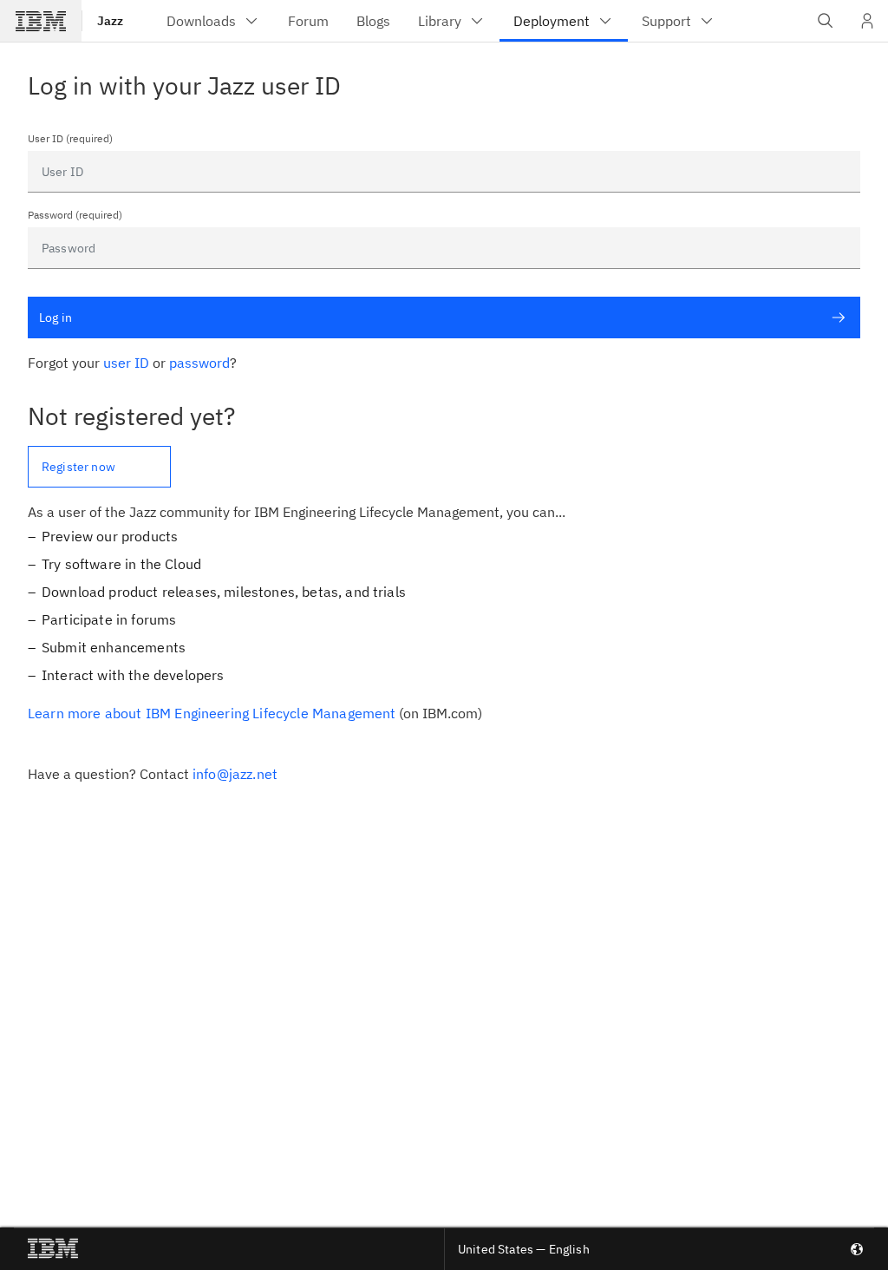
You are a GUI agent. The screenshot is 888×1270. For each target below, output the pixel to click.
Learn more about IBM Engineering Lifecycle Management (211, 713)
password (199, 362)
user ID (126, 362)
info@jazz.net (235, 773)
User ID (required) (70, 139)
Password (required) (75, 215)
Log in (55, 317)
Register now (78, 467)
